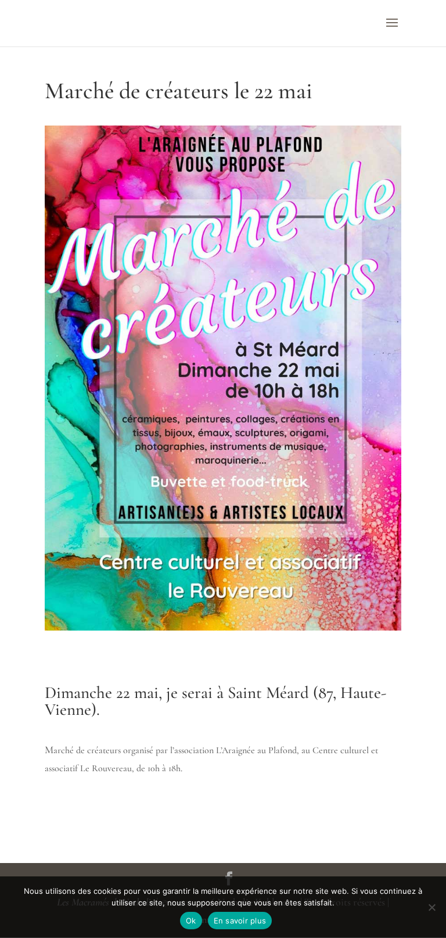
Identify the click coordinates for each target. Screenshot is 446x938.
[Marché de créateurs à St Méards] (223, 630)
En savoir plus (240, 920)
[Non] (431, 907)
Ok (191, 920)
